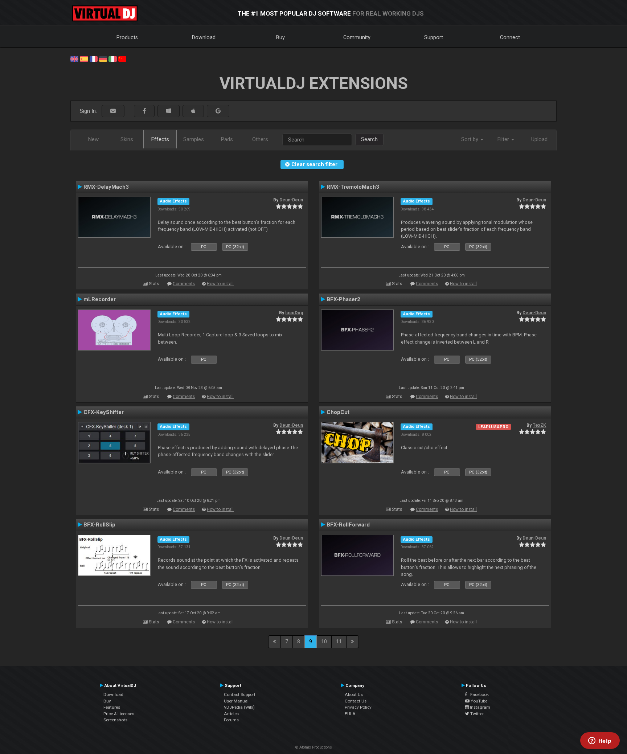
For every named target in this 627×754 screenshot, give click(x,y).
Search (369, 139)
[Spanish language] (84, 58)
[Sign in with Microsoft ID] (168, 111)
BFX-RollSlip (99, 524)
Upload (539, 139)
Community (356, 37)
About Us (354, 694)
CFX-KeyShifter (103, 412)
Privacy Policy (358, 707)
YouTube (478, 701)
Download (204, 37)
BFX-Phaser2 (343, 299)
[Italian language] (112, 58)
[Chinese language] (122, 58)
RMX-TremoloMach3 (353, 187)
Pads (227, 139)
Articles (231, 713)
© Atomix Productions (313, 747)
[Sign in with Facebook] (144, 111)
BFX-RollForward (348, 524)
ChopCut (338, 412)
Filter (504, 139)
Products (127, 37)
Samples (193, 139)
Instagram (479, 707)
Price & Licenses (118, 713)
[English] (74, 58)
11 (339, 641)
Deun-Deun (291, 199)
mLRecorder (99, 299)
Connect (510, 37)
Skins (126, 139)
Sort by (470, 139)
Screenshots (115, 719)
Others (260, 139)
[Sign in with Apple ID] (193, 111)
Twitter (476, 713)
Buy (280, 37)
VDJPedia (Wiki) (239, 707)
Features (111, 707)
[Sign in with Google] (218, 111)
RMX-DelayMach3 (106, 187)
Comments (184, 283)
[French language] (94, 58)
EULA (350, 713)
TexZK (539, 425)
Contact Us (355, 701)
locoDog (294, 312)
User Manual (236, 701)
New (93, 139)
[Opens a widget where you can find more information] (600, 741)
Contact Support (239, 694)
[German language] (103, 58)
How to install (220, 283)
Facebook (478, 694)
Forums (231, 719)
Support (433, 37)
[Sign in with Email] (113, 111)
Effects (160, 139)
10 (324, 641)
